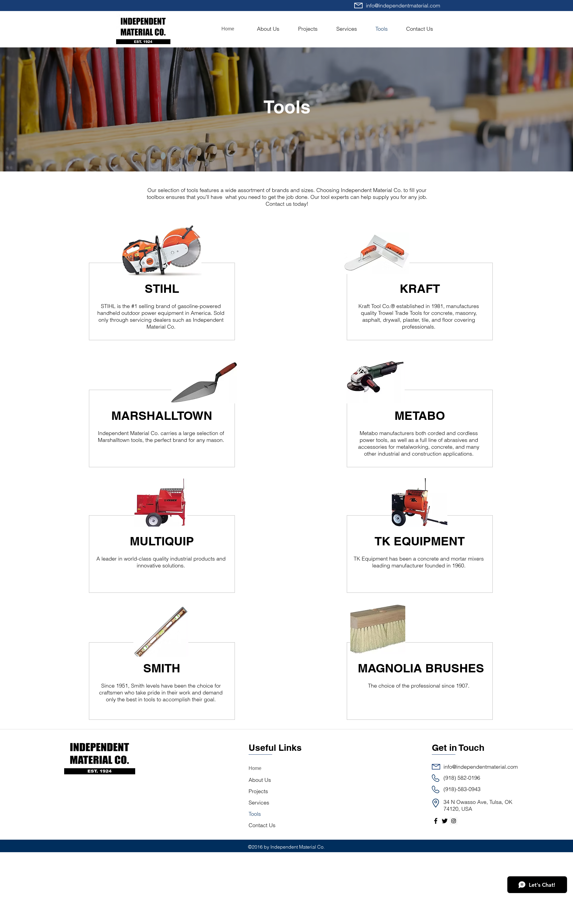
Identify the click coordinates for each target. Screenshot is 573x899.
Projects (258, 791)
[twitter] (445, 821)
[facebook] (436, 821)
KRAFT (420, 288)
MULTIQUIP (162, 541)
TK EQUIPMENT (420, 541)
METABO (420, 416)
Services (259, 802)
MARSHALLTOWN (161, 416)
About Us (260, 779)
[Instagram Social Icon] (454, 821)
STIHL (162, 288)
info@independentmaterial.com (403, 5)
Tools (255, 813)
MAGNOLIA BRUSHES (421, 668)
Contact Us (262, 825)
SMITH (161, 668)
